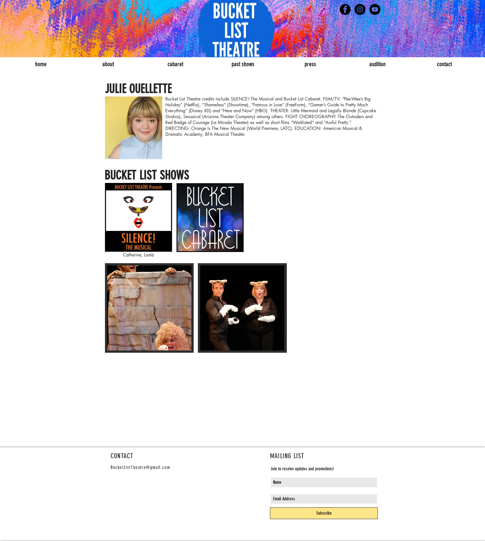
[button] (149, 308)
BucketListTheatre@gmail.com (140, 467)
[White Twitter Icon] (283, 536)
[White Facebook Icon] (271, 536)
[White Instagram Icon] (296, 536)
